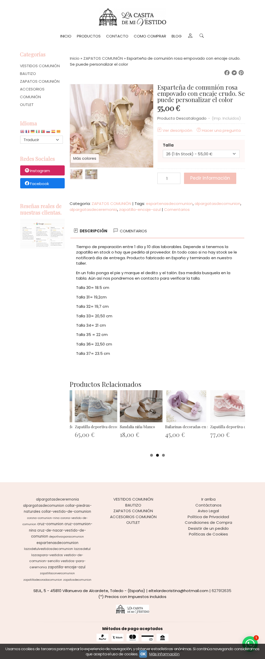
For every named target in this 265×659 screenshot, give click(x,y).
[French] (27, 132)
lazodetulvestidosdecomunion (48, 549)
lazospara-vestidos (47, 555)
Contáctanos (208, 505)
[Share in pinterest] (241, 73)
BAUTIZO (28, 73)
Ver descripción (177, 130)
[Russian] (48, 132)
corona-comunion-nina (43, 518)
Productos (89, 36)
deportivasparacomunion (66, 537)
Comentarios (177, 209)
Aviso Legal (208, 511)
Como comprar (150, 36)
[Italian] (38, 132)
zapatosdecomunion (77, 580)
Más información (164, 654)
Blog (177, 36)
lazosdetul (82, 549)
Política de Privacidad (208, 516)
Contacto (117, 36)
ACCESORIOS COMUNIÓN (32, 92)
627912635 (221, 590)
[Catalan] (59, 132)
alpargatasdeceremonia (93, 209)
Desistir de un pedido (208, 528)
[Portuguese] (43, 132)
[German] (33, 132)
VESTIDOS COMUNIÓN (40, 65)
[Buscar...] (201, 36)
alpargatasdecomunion (217, 203)
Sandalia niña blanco (137, 426)
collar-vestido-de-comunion (66, 511)
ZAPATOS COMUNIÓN (40, 81)
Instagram (40, 170)
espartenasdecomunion (169, 203)
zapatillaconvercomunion (57, 573)
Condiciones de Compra (208, 522)
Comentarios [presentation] (133, 231)
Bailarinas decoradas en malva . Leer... (197, 426)
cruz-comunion (50, 524)
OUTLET (27, 104)
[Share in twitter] (234, 73)
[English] (22, 132)
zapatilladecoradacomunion (42, 580)
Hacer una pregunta (221, 130)
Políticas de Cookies (208, 534)
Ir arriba (208, 499)
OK (143, 654)
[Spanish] (53, 132)
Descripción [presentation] (93, 231)
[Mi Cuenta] (190, 36)
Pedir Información (210, 178)
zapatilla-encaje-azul (140, 209)
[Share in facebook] (227, 73)
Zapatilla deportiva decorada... (101, 426)
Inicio (65, 36)
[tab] (90, 231)
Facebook (39, 183)
